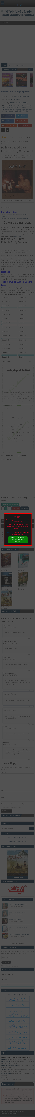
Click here (10, 532)
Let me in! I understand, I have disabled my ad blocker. (18, 540)
